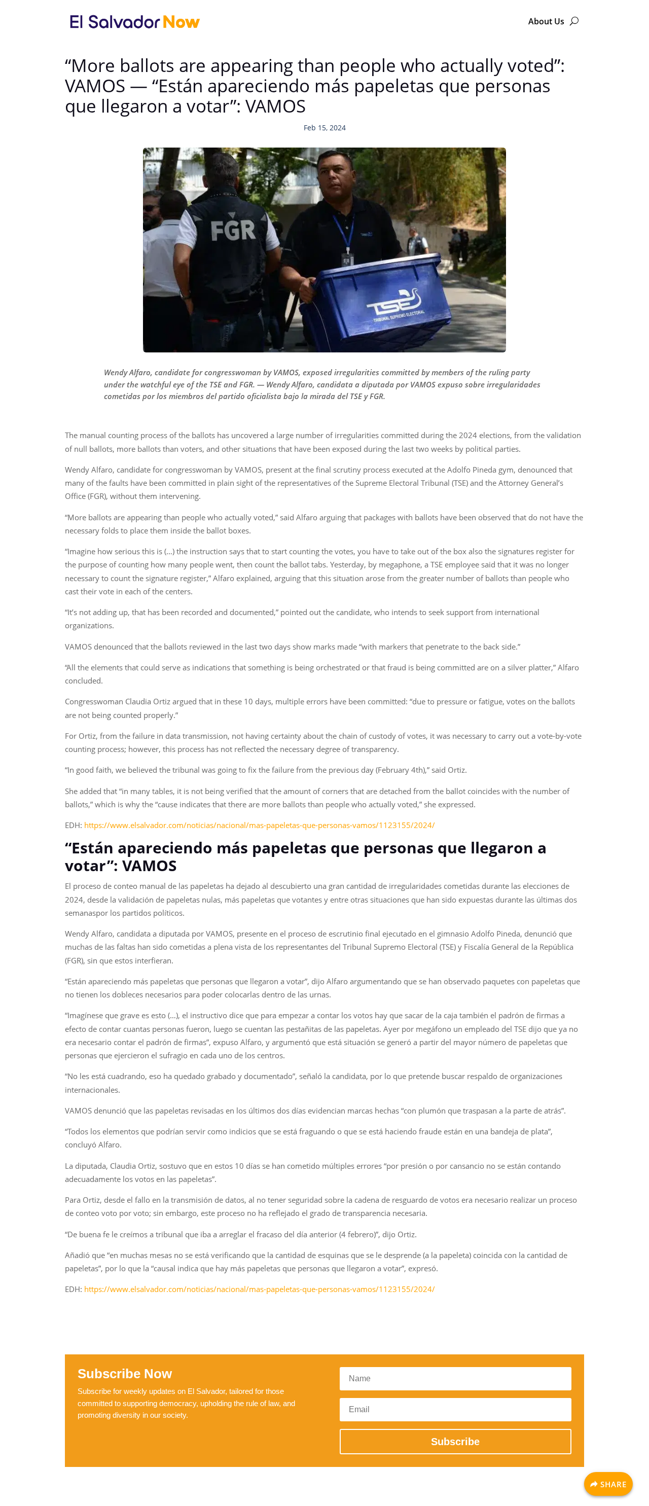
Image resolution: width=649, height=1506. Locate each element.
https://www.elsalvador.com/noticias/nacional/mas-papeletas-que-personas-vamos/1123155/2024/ (259, 825)
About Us (546, 21)
